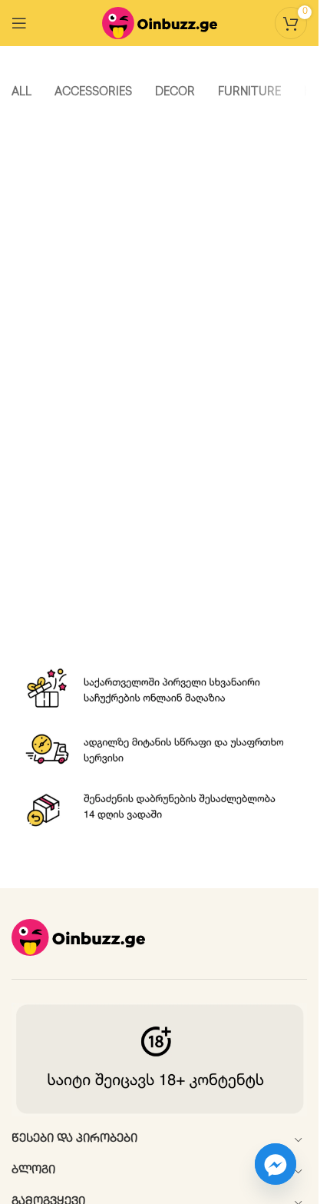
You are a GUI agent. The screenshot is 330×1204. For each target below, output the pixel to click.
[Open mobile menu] (19, 23)
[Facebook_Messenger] (275, 1164)
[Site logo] (159, 22)
